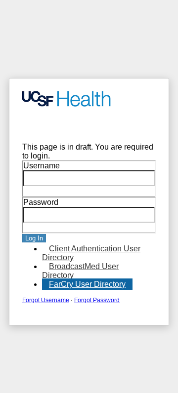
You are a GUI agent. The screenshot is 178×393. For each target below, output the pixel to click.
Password (40, 202)
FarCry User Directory (87, 284)
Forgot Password (97, 300)
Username (41, 165)
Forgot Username (45, 300)
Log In (34, 238)
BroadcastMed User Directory (80, 270)
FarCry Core (37, 125)
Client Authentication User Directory (91, 253)
